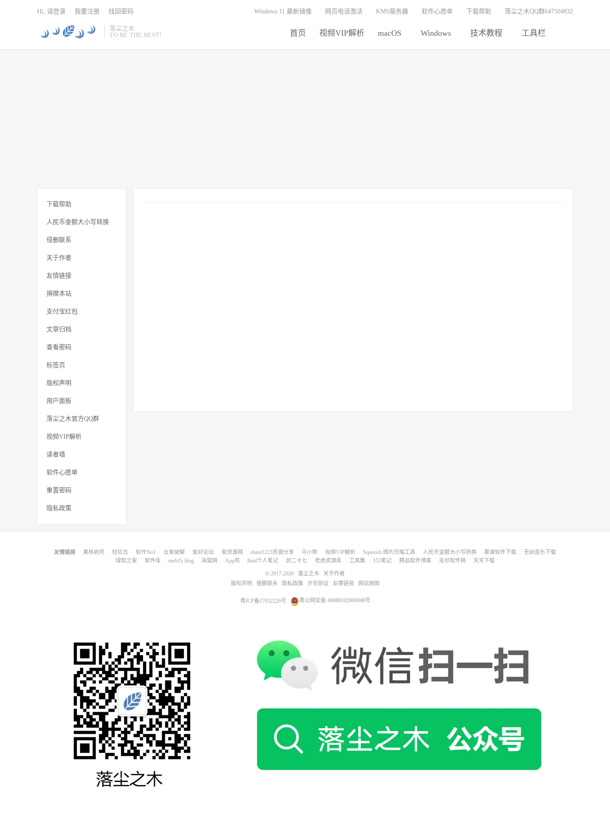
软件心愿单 (437, 11)
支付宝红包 (62, 311)
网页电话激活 (344, 11)
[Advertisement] (305, 119)
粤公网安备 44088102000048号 (334, 600)
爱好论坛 (203, 552)
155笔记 (382, 561)
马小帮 (309, 552)
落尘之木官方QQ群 (72, 418)
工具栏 (534, 33)
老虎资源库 (328, 561)
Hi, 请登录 (51, 11)
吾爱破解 (174, 552)
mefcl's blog (181, 561)
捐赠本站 (58, 293)
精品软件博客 (415, 561)
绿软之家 (126, 561)
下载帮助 (478, 11)
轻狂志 (120, 552)
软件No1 (146, 552)
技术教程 (486, 33)
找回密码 (121, 11)
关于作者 (58, 257)
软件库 (153, 561)
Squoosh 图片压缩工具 (389, 552)
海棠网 (209, 561)
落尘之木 (68, 32)
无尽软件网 (452, 561)
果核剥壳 (93, 552)
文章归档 (58, 329)
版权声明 (58, 383)
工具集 (357, 561)
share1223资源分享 (272, 552)
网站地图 (369, 583)
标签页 (55, 365)
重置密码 (58, 490)
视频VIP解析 (341, 33)
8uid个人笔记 (262, 561)
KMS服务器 (392, 11)
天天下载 (484, 561)
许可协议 (318, 583)
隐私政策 (58, 508)
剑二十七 (296, 561)
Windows (436, 33)
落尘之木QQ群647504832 (539, 11)
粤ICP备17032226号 (263, 600)
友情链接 (58, 275)
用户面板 (58, 400)
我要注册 (87, 11)
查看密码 (58, 347)
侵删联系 (58, 240)
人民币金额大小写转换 (77, 222)
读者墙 (55, 454)
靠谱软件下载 (500, 552)
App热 (232, 561)
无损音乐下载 (540, 552)
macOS (389, 33)
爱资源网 (232, 552)
